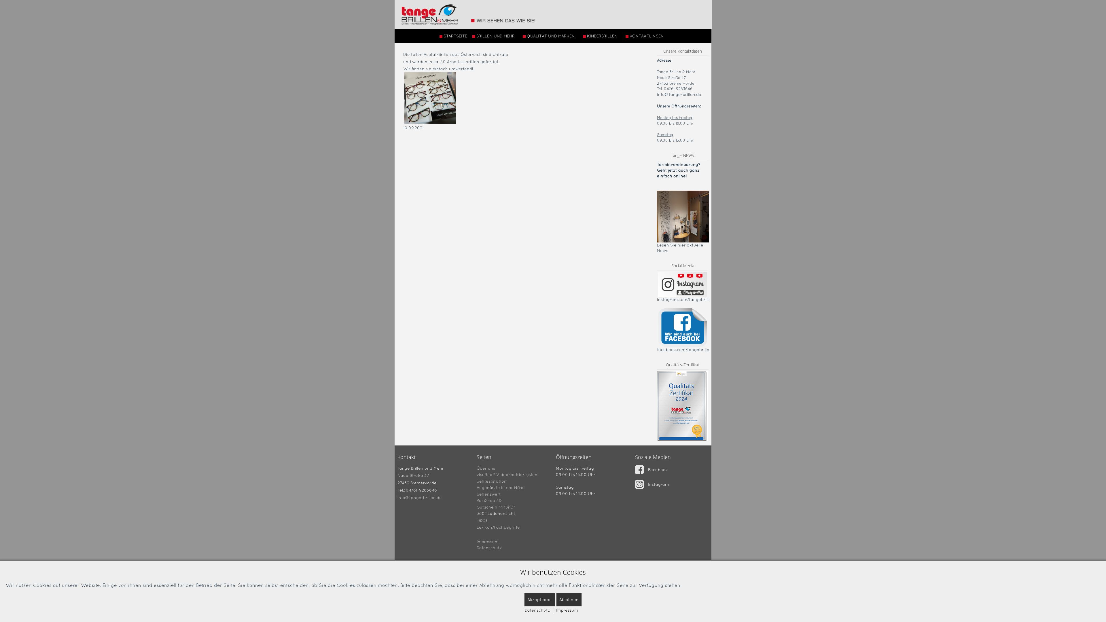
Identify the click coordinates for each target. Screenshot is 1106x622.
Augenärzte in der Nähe (501, 487)
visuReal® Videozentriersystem (508, 474)
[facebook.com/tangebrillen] (682, 327)
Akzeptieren (539, 599)
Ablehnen (569, 599)
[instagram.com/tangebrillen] (682, 284)
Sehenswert (489, 494)
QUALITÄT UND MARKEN (551, 36)
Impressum (488, 541)
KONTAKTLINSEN (647, 36)
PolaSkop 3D (489, 500)
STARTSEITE (455, 36)
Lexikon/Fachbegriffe (498, 527)
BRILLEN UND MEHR (495, 36)
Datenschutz (489, 547)
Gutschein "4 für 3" (496, 507)
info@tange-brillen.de (679, 94)
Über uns (486, 468)
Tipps (482, 520)
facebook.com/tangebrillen (684, 349)
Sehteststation (492, 481)
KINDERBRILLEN (602, 36)
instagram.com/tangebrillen (685, 299)
